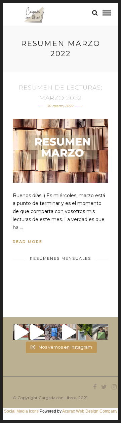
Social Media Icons (21, 411)
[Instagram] (114, 387)
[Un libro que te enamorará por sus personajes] (68, 332)
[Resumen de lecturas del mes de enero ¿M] (36, 332)
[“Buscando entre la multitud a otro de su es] (53, 332)
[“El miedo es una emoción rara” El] (100, 332)
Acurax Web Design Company (89, 411)
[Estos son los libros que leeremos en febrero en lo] (21, 332)
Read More (27, 241)
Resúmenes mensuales (60, 258)
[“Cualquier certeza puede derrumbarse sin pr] (84, 332)
